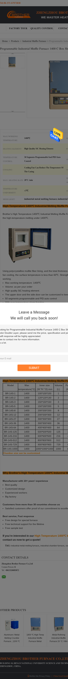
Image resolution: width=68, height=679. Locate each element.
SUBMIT (34, 367)
